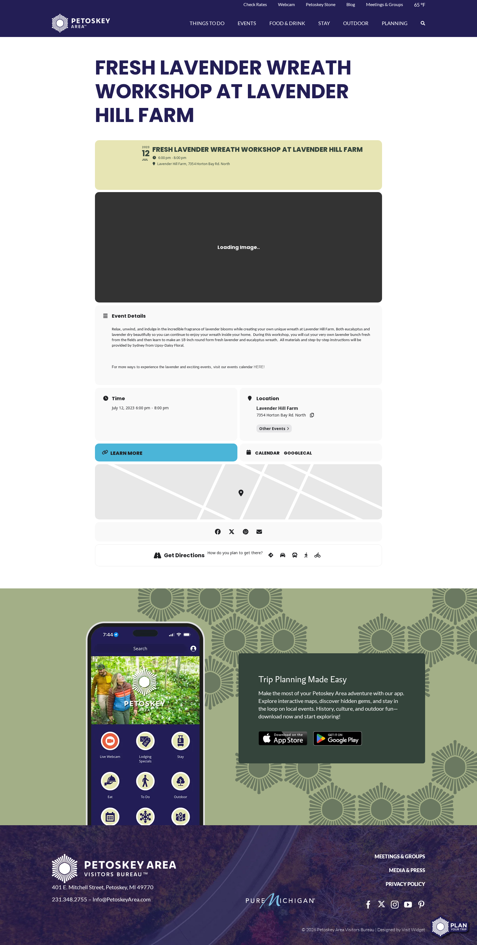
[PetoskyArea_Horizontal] (81, 16)
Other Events (272, 428)
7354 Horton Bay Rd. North (281, 415)
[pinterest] (421, 905)
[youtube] (408, 905)
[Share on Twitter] (232, 532)
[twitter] (381, 904)
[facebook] (368, 905)
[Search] (419, 23)
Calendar (267, 453)
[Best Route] (271, 555)
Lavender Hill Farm (277, 408)
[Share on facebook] (218, 532)
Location (267, 398)
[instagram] (395, 905)
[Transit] (294, 555)
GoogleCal (298, 453)
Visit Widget (413, 929)
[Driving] (282, 555)
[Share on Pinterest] (245, 532)
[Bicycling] (318, 555)
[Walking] (306, 555)
